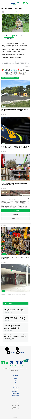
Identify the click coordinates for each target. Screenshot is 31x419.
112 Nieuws (15, 387)
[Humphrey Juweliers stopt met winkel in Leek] (15, 278)
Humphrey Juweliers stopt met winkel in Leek (13, 294)
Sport (15, 385)
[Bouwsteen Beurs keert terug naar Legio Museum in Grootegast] (15, 241)
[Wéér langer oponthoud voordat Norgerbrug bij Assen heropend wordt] (15, 167)
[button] (29, 199)
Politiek (15, 383)
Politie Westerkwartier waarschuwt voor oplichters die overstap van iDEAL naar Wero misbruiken (15, 336)
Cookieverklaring (13, 220)
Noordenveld (15, 395)
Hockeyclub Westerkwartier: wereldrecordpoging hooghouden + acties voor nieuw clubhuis (14, 327)
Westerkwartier (15, 393)
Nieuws (3, 106)
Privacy (19, 220)
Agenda (3, 254)
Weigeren (15, 214)
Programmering (15, 391)
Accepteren (15, 210)
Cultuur (15, 380)
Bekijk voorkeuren (15, 218)
